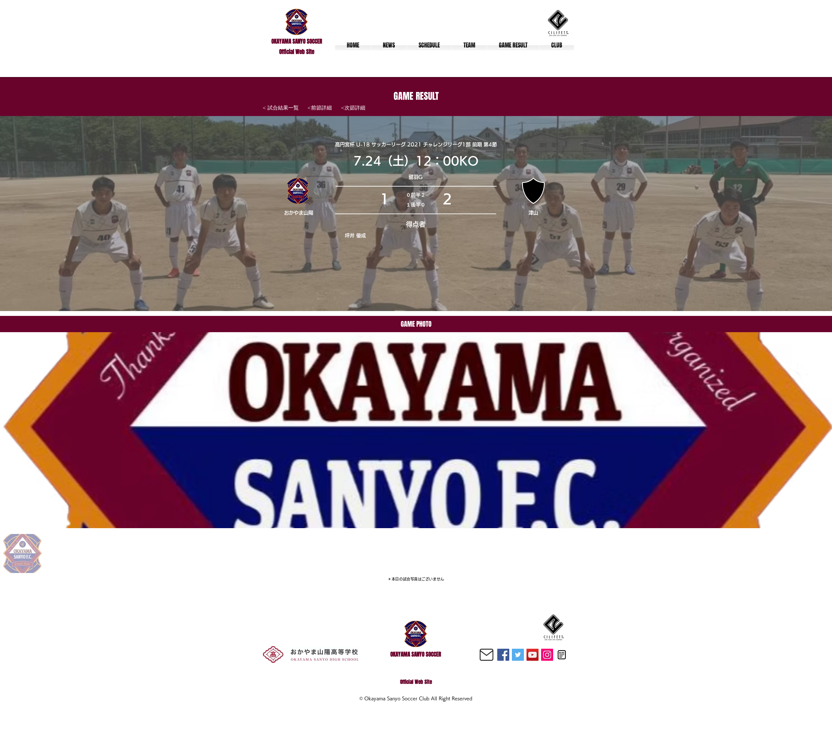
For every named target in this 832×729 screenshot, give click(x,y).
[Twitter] (518, 655)
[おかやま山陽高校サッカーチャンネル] (532, 655)
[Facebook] (503, 655)
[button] (469, 45)
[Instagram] (547, 655)
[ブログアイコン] (562, 655)
